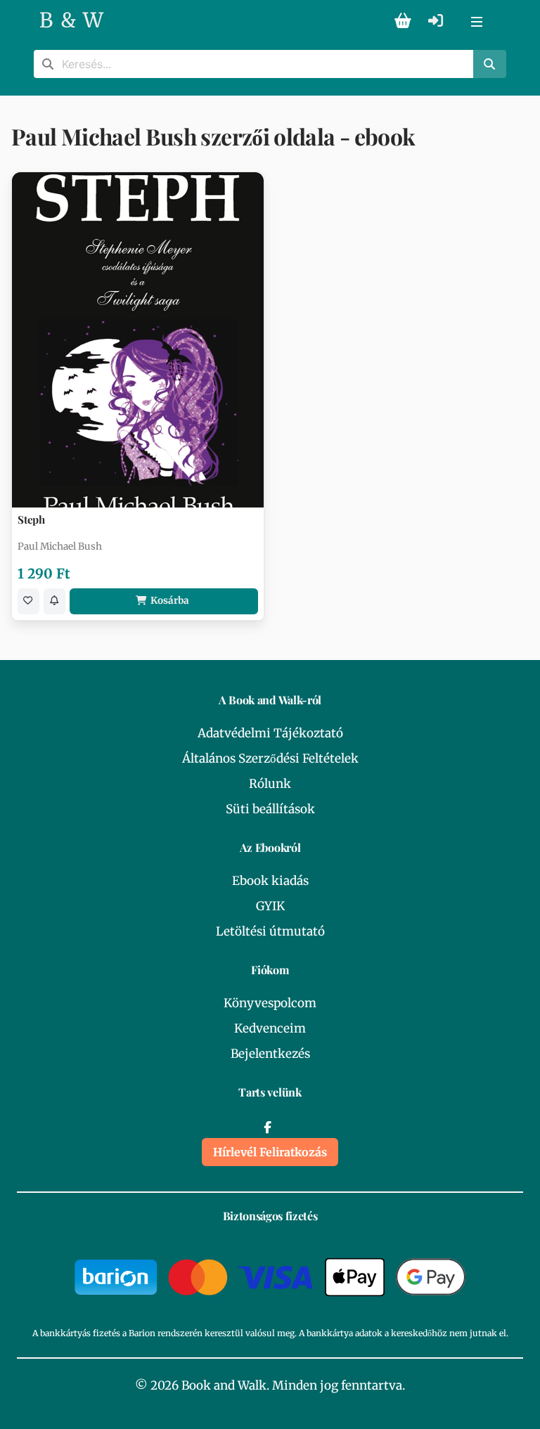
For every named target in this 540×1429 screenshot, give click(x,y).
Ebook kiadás (270, 880)
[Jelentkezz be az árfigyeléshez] (54, 601)
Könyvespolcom (270, 1003)
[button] (476, 21)
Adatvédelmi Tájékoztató (270, 733)
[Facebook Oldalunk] (267, 1127)
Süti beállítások (270, 809)
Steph (31, 519)
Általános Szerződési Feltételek (270, 758)
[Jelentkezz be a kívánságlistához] (28, 601)
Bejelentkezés (270, 1053)
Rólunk (270, 783)
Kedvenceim (270, 1028)
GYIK (270, 906)
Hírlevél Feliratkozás (270, 1152)
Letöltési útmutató (270, 931)
